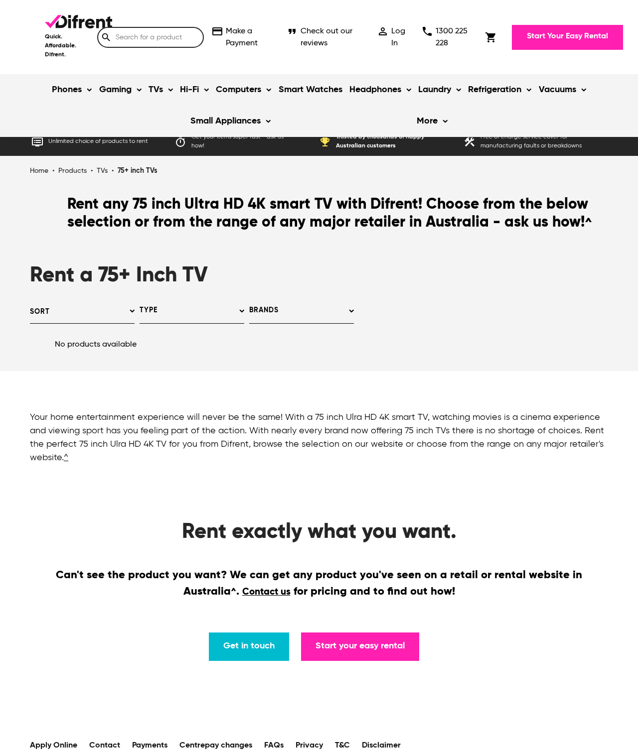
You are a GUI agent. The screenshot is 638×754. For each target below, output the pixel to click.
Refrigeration (494, 89)
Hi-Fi (189, 89)
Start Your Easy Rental (567, 36)
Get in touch (249, 645)
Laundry (434, 89)
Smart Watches (310, 89)
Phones (67, 89)
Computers (238, 89)
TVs (156, 89)
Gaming (115, 89)
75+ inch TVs (138, 170)
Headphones (375, 89)
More (427, 121)
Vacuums (557, 89)
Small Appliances (225, 121)
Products (72, 170)
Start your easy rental (360, 645)
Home (39, 170)
